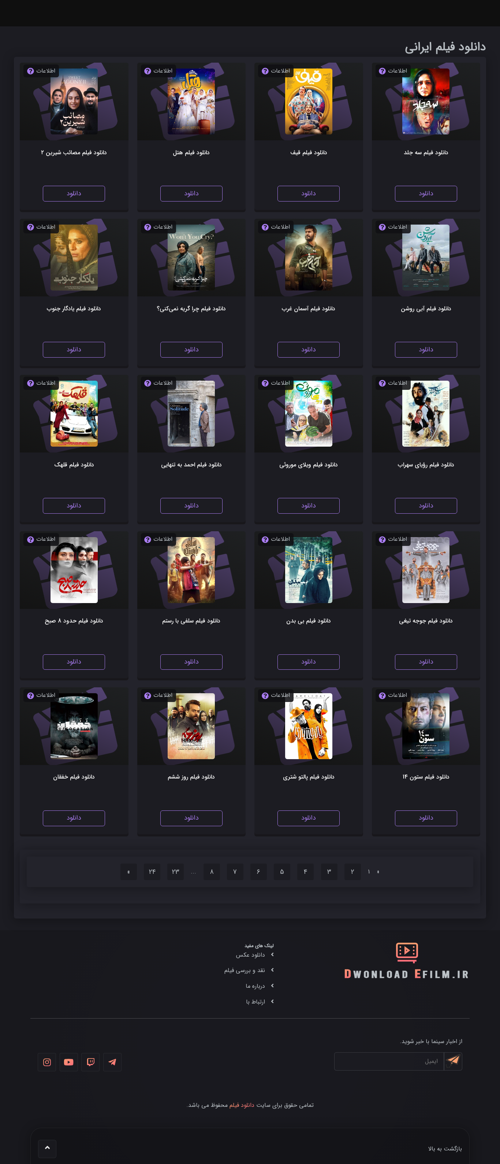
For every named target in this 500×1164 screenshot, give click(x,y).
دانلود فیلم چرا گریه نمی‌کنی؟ (191, 308)
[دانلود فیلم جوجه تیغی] (425, 570)
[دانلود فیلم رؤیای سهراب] (425, 414)
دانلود (426, 194)
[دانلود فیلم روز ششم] (191, 726)
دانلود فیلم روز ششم (191, 776)
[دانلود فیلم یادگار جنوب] (74, 258)
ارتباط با (255, 1001)
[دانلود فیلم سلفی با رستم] (191, 570)
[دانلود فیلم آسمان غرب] (308, 258)
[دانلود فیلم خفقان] (74, 726)
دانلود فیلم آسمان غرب (308, 308)
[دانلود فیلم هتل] (191, 101)
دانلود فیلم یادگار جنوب (74, 308)
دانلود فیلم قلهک (74, 464)
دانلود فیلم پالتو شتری (309, 776)
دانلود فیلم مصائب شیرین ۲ (74, 152)
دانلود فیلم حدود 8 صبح (74, 620)
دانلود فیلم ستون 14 (426, 776)
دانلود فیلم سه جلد (426, 152)
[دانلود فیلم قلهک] (74, 414)
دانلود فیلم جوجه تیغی (426, 620)
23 (175, 872)
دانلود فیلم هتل (191, 152)
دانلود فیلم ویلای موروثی (308, 464)
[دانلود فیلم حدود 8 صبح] (74, 570)
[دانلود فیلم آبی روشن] (425, 258)
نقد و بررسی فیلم (244, 970)
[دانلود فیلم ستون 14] (425, 726)
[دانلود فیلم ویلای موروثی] (308, 414)
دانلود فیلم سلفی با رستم (191, 620)
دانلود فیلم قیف (308, 152)
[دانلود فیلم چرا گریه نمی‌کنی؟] (191, 258)
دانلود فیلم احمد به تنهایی (191, 464)
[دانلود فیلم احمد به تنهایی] (191, 414)
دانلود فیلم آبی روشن (426, 308)
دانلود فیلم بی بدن (308, 620)
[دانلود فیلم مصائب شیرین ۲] (74, 101)
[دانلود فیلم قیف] (308, 101)
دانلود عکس (250, 955)
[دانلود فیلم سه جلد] (425, 101)
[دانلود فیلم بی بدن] (308, 570)
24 (152, 872)
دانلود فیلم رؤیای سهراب (426, 464)
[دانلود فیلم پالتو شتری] (308, 726)
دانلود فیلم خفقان (74, 776)
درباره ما (255, 986)
